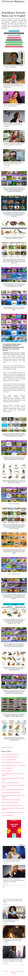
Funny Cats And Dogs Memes (9, 759)
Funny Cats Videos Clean (8, 815)
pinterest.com (9, 747)
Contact (12, 971)
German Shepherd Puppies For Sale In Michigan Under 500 (13, 778)
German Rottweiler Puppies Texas (10, 757)
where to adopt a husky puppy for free (14, 46)
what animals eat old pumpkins (14, 40)
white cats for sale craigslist (14, 37)
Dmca (6, 971)
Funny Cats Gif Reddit (7, 771)
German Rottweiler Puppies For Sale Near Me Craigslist (13, 774)
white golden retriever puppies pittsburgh (14, 33)
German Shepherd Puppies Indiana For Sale (12, 812)
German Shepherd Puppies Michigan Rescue (12, 789)
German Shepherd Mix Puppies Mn (10, 754)
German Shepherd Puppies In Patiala (10, 799)
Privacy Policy (20, 971)
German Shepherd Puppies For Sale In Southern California (13, 808)
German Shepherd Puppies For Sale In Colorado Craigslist (13, 796)
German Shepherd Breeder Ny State (10, 782)
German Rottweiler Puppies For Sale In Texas (12, 805)
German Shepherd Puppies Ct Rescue (11, 792)
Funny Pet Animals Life (7, 768)
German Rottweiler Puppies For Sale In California (13, 765)
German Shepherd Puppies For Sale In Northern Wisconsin (13, 786)
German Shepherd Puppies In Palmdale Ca (12, 762)
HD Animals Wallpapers (13, 1)
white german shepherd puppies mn (14, 42)
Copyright (14, 973)
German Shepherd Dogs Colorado (10, 802)
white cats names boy (14, 31)
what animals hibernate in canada (14, 44)
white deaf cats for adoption (14, 35)
